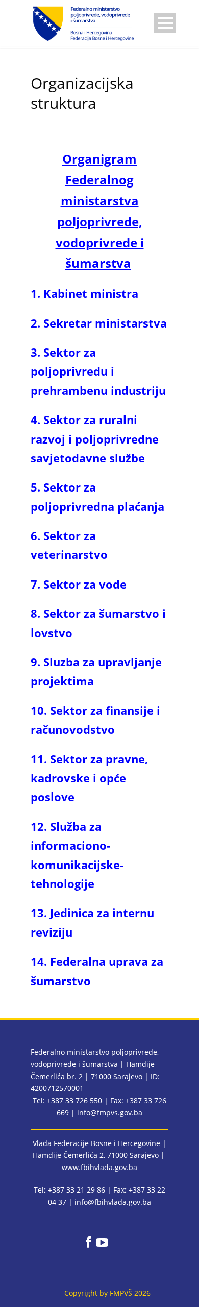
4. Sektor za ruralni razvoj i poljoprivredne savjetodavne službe (95, 438)
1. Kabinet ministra (84, 293)
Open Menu (165, 23)
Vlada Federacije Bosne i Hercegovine (96, 1143)
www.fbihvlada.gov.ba (99, 1167)
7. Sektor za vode (80, 584)
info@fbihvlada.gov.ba (112, 1202)
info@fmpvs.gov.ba (109, 1112)
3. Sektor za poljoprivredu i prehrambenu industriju (98, 371)
